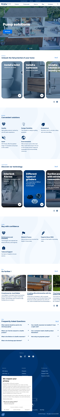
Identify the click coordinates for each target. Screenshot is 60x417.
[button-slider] (57, 102)
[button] (28, 48)
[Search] (58, 4)
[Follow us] (20, 356)
